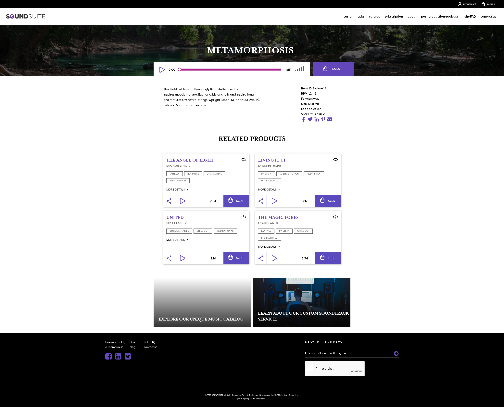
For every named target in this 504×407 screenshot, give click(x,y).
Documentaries (179, 231)
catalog (374, 16)
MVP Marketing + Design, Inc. (286, 395)
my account (469, 4)
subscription (394, 16)
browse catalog (115, 342)
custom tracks (354, 16)
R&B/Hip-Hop (314, 174)
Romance (193, 174)
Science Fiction (289, 174)
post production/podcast (439, 16)
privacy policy (243, 398)
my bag (490, 4)
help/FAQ (469, 16)
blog (132, 346)
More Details (175, 189)
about (412, 16)
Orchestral (214, 174)
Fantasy (175, 174)
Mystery (266, 174)
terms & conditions (258, 398)
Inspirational (178, 180)
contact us (488, 16)
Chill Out (203, 231)
